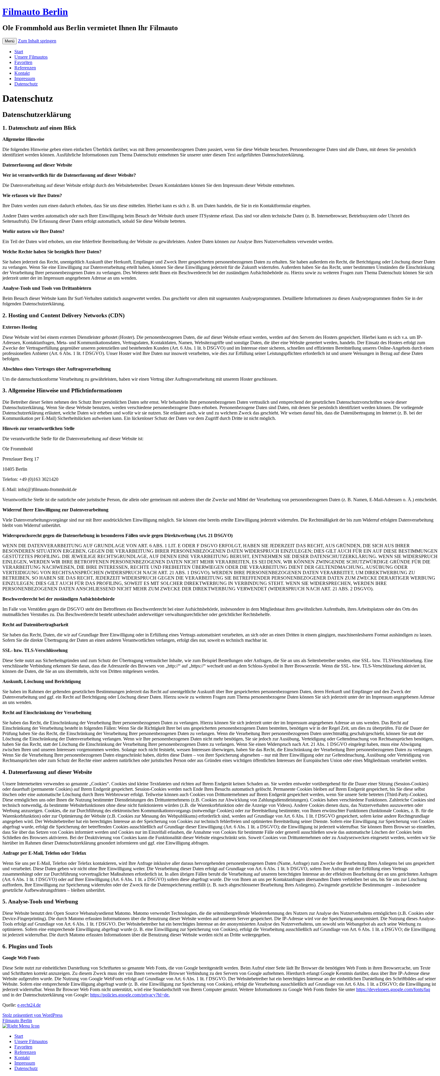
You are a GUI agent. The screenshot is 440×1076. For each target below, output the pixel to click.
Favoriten (23, 62)
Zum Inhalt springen (37, 40)
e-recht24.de (29, 1005)
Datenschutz (26, 83)
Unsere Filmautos (31, 57)
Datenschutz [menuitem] (26, 1068)
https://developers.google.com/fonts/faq (393, 989)
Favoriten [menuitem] (23, 1046)
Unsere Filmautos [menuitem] (31, 1041)
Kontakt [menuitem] (22, 1057)
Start (18, 51)
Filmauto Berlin (35, 11)
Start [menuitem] (18, 1036)
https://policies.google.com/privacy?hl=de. (130, 994)
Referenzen (25, 67)
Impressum (24, 78)
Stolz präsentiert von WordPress (32, 1015)
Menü (9, 41)
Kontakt (22, 73)
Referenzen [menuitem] (25, 1052)
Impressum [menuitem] (24, 1063)
